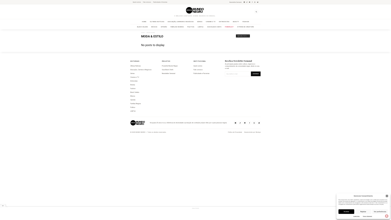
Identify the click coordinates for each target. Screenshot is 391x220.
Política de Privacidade (235, 132)
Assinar (256, 73)
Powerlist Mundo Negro (170, 66)
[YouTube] (249, 2)
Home (144, 21)
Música (154, 27)
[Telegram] (257, 2)
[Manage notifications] (386, 216)
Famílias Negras (177, 27)
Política (190, 27)
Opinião (164, 27)
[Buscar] (256, 12)
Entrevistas (224, 21)
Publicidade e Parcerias (160, 2)
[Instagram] (244, 2)
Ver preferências (380, 212)
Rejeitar (363, 212)
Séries (199, 21)
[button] (387, 196)
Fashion (245, 21)
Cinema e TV (210, 21)
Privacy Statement (367, 216)
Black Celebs (142, 27)
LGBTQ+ (201, 27)
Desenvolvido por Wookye (252, 132)
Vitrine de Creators (245, 27)
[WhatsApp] (255, 2)
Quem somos (137, 2)
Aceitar (346, 212)
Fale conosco (147, 2)
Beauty (236, 21)
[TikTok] (247, 2)
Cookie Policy (356, 216)
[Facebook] (252, 2)
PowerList (229, 27)
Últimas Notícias (157, 21)
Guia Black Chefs (214, 27)
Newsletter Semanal (235, 2)
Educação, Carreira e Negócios (181, 21)
